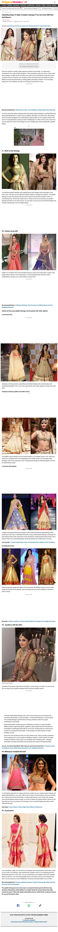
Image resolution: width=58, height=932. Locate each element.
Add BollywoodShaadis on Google (30, 66)
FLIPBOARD (11, 26)
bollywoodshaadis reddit (25, 922)
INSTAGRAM (23, 26)
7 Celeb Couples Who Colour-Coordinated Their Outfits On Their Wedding (32, 542)
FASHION (49, 5)
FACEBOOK (16, 26)
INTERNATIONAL (31, 5)
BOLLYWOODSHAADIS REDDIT (32, 26)
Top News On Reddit (47, 8)
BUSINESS (54, 5)
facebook (32, 920)
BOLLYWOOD (16, 5)
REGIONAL (38, 5)
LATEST (4, 5)
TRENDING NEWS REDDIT (45, 26)
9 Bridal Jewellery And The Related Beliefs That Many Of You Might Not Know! (31, 621)
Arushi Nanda (7, 20)
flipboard (26, 920)
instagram (14, 922)
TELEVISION (23, 5)
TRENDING (9, 5)
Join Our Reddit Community (31, 8)
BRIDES (43, 5)
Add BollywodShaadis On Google (11, 8)
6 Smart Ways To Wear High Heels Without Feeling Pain (25, 807)
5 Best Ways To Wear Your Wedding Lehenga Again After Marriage (35, 110)
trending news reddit (40, 922)
